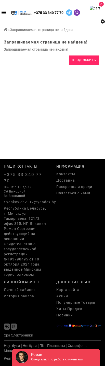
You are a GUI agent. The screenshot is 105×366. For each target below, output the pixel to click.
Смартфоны (77, 346)
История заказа (19, 296)
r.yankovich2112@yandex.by (26, 202)
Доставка (65, 180)
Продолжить (84, 60)
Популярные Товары (75, 302)
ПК (42, 346)
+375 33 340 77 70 (48, 13)
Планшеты (56, 346)
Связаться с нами (73, 193)
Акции (62, 296)
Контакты (65, 174)
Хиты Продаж (69, 309)
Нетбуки (30, 346)
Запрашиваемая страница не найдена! (42, 30)
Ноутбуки (12, 346)
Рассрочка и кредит (75, 187)
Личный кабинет (19, 290)
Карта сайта (68, 290)
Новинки (64, 315)
